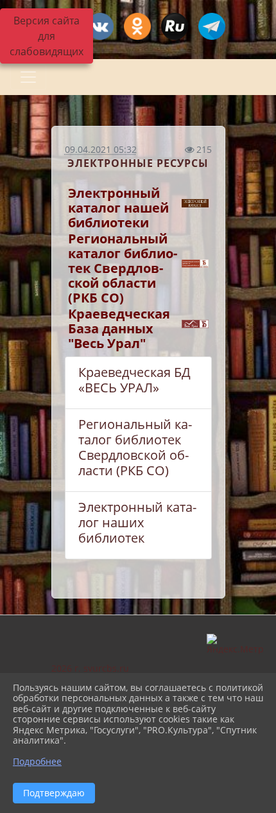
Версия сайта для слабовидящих (46, 35)
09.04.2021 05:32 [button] (101, 149)
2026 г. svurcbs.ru (90, 668)
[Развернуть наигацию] (28, 77)
